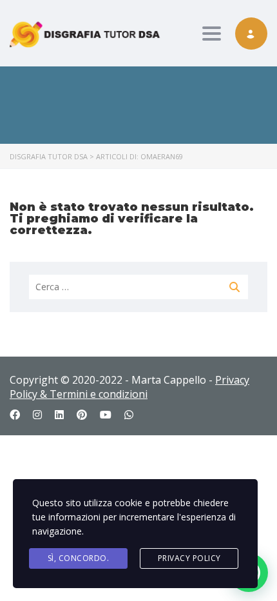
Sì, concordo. (79, 558)
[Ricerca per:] (138, 287)
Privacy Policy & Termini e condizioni (129, 387)
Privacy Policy (189, 558)
